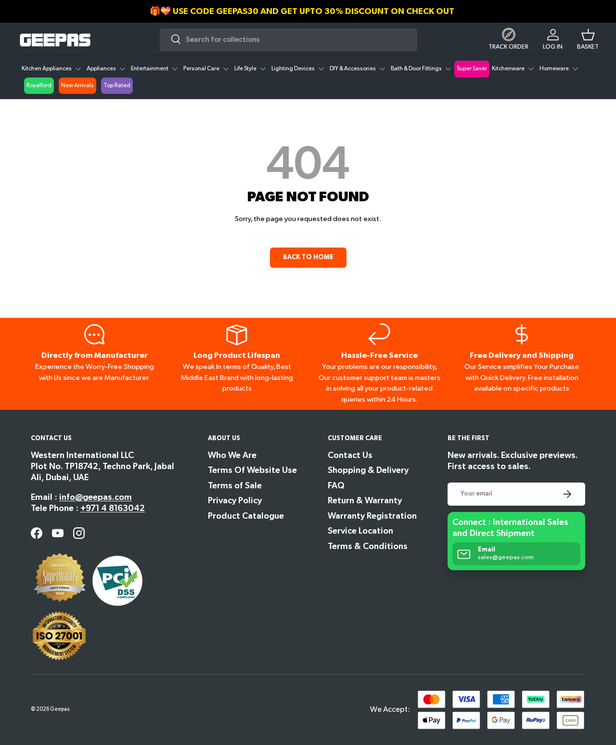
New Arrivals (77, 85)
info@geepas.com (95, 497)
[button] (588, 40)
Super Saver (472, 68)
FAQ (336, 486)
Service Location (360, 531)
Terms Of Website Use (252, 470)
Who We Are (232, 455)
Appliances (101, 68)
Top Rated (116, 85)
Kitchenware (508, 68)
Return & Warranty (365, 501)
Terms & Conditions (368, 546)
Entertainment (149, 68)
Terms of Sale (235, 486)
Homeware (554, 68)
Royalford (38, 85)
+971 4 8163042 (112, 508)
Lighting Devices (293, 68)
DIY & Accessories (353, 68)
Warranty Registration (372, 516)
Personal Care (201, 68)
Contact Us (350, 455)
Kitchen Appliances (47, 68)
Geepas (59, 709)
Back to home (308, 257)
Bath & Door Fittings (416, 68)
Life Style (245, 68)
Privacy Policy (235, 501)
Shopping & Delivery (368, 470)
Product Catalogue (246, 516)
